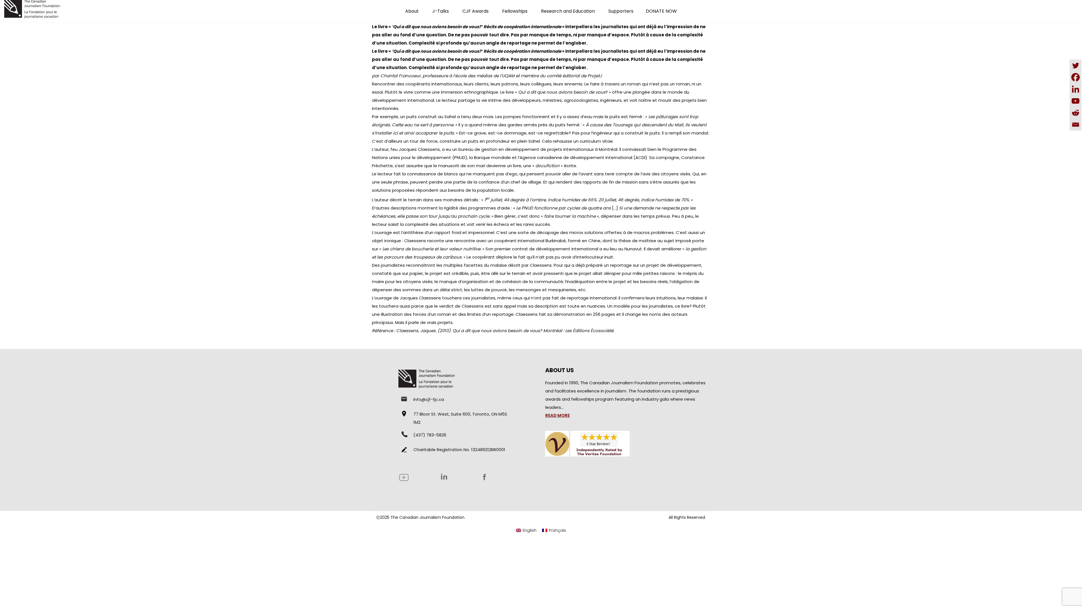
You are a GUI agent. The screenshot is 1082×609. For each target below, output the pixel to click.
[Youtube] (1075, 101)
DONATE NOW (661, 11)
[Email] (1075, 125)
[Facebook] (1075, 77)
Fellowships (514, 11)
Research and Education (568, 11)
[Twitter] (1075, 65)
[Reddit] (1075, 113)
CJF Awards (475, 11)
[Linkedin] (1075, 89)
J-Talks (440, 11)
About (412, 11)
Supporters (620, 11)
